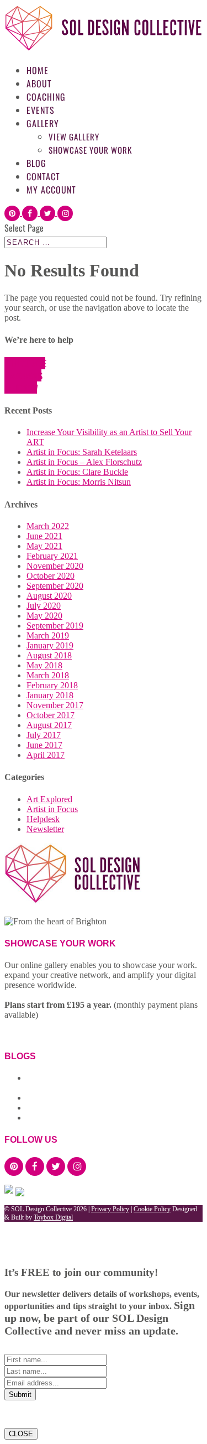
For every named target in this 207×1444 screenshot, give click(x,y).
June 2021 (44, 536)
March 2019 (47, 635)
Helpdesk (43, 819)
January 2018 (49, 695)
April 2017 (45, 755)
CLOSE (21, 1434)
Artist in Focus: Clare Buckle (77, 472)
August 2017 (49, 725)
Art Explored (49, 799)
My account (51, 189)
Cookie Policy (152, 1209)
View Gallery (74, 136)
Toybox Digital (53, 1217)
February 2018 (52, 685)
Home (37, 70)
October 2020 (50, 575)
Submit (20, 1394)
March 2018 (47, 675)
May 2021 (44, 546)
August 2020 (49, 595)
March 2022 (47, 526)
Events (40, 110)
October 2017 (50, 715)
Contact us (27, 375)
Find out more (28, 363)
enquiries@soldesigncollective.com (59, 912)
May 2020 (44, 615)
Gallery (42, 123)
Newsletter (45, 829)
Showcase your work (90, 150)
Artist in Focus (52, 809)
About (39, 83)
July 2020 (43, 605)
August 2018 (49, 655)
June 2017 (44, 745)
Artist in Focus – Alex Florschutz (84, 462)
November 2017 (54, 705)
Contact (43, 176)
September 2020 (54, 585)
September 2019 (54, 625)
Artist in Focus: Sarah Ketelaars (81, 452)
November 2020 (54, 566)
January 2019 (49, 645)
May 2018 (44, 665)
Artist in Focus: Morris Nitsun (78, 481)
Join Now (26, 387)
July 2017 (43, 735)
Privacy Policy (110, 1209)
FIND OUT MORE (39, 1033)
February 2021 (52, 556)
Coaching (46, 96)
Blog (36, 163)
